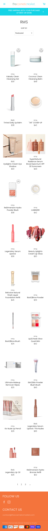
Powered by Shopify (30, 523)
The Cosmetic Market (15, 523)
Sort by (24, 28)
